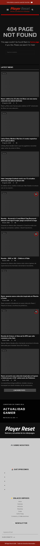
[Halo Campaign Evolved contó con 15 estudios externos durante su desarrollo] (20, 164)
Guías (20, 511)
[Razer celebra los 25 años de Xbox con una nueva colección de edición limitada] (20, 84)
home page (34, 42)
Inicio (20, 501)
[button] (7, 9)
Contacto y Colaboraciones (20, 516)
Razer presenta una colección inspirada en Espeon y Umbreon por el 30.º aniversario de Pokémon (19, 377)
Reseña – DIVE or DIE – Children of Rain (15, 258)
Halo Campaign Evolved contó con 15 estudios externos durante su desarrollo (18, 180)
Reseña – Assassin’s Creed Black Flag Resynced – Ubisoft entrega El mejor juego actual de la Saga (19, 219)
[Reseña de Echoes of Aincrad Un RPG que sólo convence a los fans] (20, 321)
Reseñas (4, 232)
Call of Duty (20, 514)
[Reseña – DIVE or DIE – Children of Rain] (20, 243)
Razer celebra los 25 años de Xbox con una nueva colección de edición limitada (19, 100)
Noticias (4, 73)
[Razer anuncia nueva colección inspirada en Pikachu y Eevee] (20, 281)
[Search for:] (20, 52)
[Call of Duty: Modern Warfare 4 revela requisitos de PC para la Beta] (20, 124)
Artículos (20, 506)
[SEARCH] (33, 52)
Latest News (7, 67)
